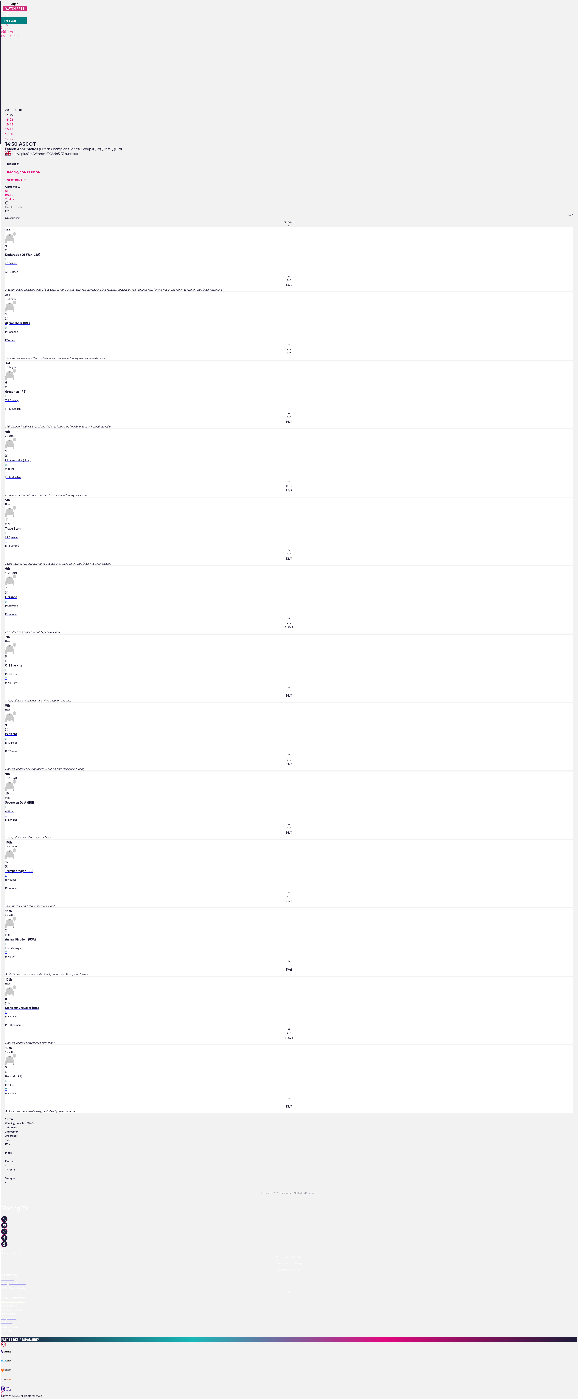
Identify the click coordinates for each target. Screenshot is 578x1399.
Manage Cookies (11, 1310)
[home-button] (5, 14)
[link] (14, 32)
